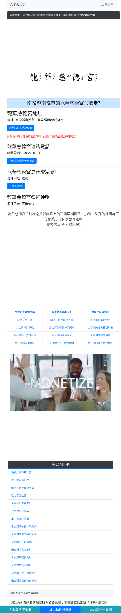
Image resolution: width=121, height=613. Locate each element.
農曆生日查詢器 (100, 312)
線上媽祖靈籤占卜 (62, 312)
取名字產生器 (24, 319)
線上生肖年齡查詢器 (61, 319)
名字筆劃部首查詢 (100, 319)
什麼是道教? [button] (16, 186)
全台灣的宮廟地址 (62, 335)
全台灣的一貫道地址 (25, 335)
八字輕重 (15, 15)
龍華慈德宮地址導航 (20, 127)
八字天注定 (18, 4)
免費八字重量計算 (25, 312)
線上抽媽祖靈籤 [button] (60, 609)
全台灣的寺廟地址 (25, 343)
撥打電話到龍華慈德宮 (22, 160)
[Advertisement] (63, 41)
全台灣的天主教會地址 (61, 343)
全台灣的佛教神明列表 (61, 327)
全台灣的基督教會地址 (100, 343)
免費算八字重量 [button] (20, 609)
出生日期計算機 (25, 327)
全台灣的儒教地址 (100, 335)
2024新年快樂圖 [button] (101, 609)
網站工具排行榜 (60, 464)
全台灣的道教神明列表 (100, 327)
